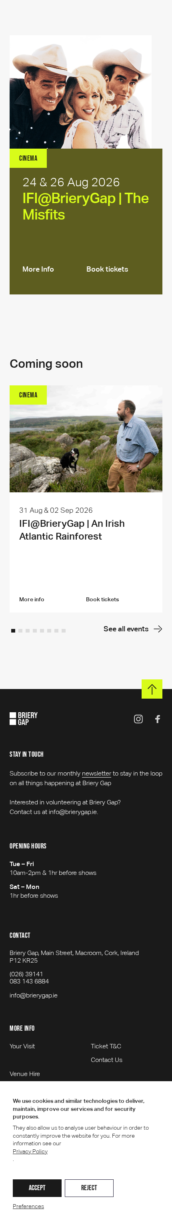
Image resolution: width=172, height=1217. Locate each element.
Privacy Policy (30, 1151)
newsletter (96, 773)
